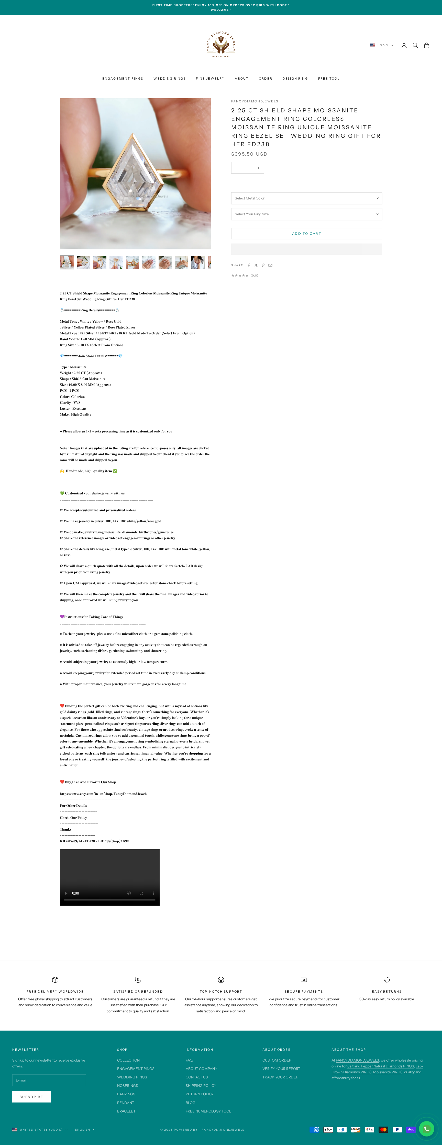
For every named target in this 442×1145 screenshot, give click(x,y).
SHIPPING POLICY (201, 1085)
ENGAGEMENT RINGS (122, 78)
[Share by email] (270, 265)
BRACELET (126, 1111)
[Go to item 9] (198, 263)
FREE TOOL (329, 78)
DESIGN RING (295, 78)
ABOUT (242, 78)
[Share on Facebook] (249, 265)
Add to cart (306, 233)
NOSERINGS (127, 1085)
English (83, 1129)
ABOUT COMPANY (201, 1068)
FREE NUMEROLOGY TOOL (208, 1111)
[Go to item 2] (83, 263)
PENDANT (125, 1102)
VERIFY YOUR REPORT (281, 1068)
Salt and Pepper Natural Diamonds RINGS (380, 1066)
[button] (306, 249)
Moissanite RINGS (387, 1072)
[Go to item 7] (165, 263)
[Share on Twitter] (256, 265)
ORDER (265, 78)
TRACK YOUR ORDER (280, 1077)
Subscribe (31, 1097)
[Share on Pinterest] (263, 265)
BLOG (190, 1102)
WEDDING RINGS (169, 78)
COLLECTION (128, 1060)
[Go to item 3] (100, 263)
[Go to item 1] (67, 263)
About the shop (349, 1050)
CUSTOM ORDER (276, 1060)
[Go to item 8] (181, 263)
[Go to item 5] (132, 263)
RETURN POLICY (200, 1094)
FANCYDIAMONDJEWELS (357, 1060)
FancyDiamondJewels (254, 101)
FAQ (189, 1060)
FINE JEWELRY (210, 78)
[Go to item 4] (116, 263)
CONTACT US (197, 1077)
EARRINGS (126, 1094)
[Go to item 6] (149, 263)
